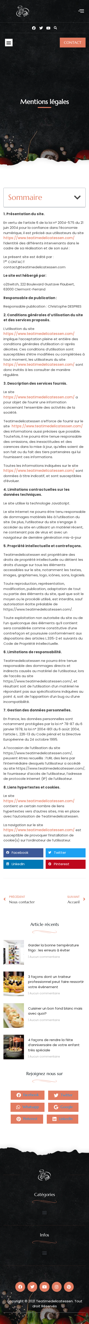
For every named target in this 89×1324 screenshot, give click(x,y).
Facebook (30, 1094)
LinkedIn (65, 1118)
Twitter (66, 1094)
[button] (81, 11)
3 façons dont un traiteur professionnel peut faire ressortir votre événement (56, 981)
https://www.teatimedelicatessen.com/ (39, 237)
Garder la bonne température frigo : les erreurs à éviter (53, 948)
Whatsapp (30, 1107)
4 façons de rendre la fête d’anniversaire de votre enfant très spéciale (54, 1044)
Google (66, 1107)
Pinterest (29, 1118)
